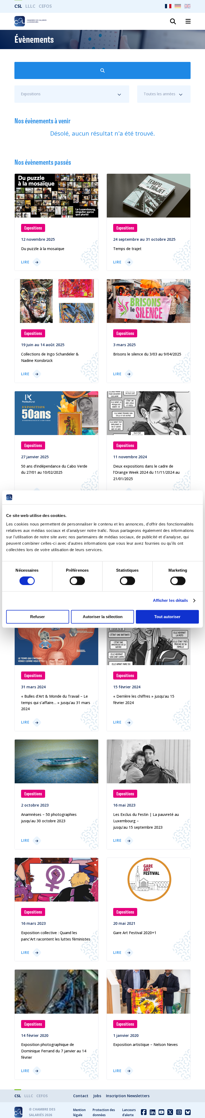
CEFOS (45, 6)
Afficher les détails (170, 600)
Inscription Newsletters (127, 1095)
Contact (80, 1095)
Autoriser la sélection (103, 616)
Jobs (97, 1095)
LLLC (30, 6)
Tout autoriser (167, 616)
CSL (18, 6)
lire (25, 262)
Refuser (37, 616)
